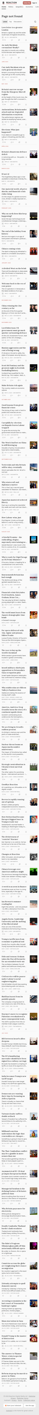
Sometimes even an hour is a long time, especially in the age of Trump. (14, 890)
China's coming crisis (11, 249)
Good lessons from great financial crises (12, 406)
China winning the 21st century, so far (12, 307)
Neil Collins (14, 1006)
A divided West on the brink (14, 268)
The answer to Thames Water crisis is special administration (12, 1356)
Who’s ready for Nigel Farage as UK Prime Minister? (14, 558)
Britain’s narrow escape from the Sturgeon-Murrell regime (13, 92)
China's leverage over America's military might (13, 870)
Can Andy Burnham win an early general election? (13, 68)
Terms (20, 1400)
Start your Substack (14, 1405)
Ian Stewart (14, 911)
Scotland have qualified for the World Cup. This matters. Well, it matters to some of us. (13, 374)
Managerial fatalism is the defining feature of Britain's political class (14, 1191)
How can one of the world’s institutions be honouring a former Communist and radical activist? (14, 928)
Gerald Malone (15, 642)
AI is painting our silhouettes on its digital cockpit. (14, 788)
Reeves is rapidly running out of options (13, 800)
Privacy (14, 1400)
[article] (19, 33)
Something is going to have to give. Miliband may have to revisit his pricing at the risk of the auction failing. (14, 1140)
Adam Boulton (15, 846)
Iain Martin (13, 37)
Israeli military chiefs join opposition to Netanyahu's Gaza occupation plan (13, 670)
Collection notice (29, 1400)
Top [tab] (10, 22)
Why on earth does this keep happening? (14, 215)
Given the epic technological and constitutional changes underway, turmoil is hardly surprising (14, 220)
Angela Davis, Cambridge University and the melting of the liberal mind (14, 921)
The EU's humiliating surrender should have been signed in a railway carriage (14, 1058)
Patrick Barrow (15, 736)
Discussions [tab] (18, 22)
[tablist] (12, 22)
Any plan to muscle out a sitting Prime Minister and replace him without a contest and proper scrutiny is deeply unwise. (13, 51)
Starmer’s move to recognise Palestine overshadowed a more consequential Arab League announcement (14, 1016)
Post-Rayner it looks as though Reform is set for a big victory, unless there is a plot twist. (13, 521)
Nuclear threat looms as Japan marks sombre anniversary (12, 747)
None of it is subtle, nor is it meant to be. (14, 1342)
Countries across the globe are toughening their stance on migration (14, 1265)
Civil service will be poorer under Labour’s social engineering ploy (13, 979)
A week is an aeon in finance (14, 886)
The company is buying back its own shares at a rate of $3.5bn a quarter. (13, 1003)
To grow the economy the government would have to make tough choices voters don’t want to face (14, 431)
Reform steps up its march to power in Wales (14, 1374)
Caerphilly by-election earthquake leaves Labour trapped (13, 425)
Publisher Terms (22, 1398)
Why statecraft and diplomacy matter (10, 483)
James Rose (14, 660)
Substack (9, 1411)
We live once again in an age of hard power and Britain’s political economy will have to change (13, 237)
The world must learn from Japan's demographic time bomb (13, 615)
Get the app (30, 1405)
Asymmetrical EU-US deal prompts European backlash (14, 1172)
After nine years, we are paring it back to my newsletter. (13, 858)
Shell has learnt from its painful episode (12, 997)
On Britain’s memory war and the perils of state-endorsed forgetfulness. (14, 733)
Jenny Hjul (16, 989)
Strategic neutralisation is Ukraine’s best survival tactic (13, 766)
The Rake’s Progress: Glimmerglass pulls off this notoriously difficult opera (13, 1246)
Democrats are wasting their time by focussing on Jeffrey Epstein (13, 1096)
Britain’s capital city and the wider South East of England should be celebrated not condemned (14, 34)
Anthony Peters (15, 809)
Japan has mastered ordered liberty (14, 501)
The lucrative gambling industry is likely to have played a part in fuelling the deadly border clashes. (14, 1160)
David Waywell (15, 791)
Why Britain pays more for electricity (13, 1209)
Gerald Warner (18, 776)
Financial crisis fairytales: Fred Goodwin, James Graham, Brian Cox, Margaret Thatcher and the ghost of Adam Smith (14, 595)
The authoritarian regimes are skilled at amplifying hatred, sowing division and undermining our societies (14, 118)
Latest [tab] (5, 22)
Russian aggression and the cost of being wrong (14, 349)
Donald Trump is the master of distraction (14, 1337)
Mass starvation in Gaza (12, 1321)
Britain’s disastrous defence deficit (14, 153)
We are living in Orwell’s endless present (12, 728)
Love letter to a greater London (12, 28)
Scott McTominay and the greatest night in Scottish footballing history (13, 368)
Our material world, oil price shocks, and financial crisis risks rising (14, 191)
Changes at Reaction (11, 854)
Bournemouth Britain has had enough (13, 576)
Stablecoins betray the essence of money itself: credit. (13, 694)
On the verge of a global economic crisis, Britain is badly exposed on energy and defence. (14, 198)
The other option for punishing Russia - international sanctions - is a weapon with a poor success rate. (14, 773)
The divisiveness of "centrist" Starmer (10, 838)
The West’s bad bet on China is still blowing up (14, 444)
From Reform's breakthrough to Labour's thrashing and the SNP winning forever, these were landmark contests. (13, 136)
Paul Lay (16, 492)
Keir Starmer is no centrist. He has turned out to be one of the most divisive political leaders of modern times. (14, 843)
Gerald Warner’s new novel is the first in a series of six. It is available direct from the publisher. (14, 546)
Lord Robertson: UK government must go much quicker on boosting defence (14, 330)
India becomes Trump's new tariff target (14, 1077)
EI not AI (5, 174)
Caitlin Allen (14, 622)
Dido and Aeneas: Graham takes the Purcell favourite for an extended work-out (13, 959)
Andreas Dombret (17, 699)
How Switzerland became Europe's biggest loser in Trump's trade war (13, 819)
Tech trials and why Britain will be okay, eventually (14, 466)
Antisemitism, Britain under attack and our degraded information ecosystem (14, 112)
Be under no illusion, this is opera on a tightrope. (14, 1252)
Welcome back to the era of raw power (14, 284)
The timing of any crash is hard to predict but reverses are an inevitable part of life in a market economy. (14, 411)
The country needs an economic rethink (13, 389)
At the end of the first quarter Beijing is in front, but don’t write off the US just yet (13, 312)
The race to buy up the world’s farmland (11, 651)
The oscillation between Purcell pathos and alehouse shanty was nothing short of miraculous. (13, 965)
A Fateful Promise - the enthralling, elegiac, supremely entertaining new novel (14, 539)
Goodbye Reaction (10, 784)
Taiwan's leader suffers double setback (12, 1115)
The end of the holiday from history (14, 232)
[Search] (35, 22)
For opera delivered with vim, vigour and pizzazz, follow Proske (13, 632)
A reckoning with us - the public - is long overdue (14, 158)
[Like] (3, 645)
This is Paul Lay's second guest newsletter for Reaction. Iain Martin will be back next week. (14, 488)
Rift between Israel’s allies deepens (13, 1040)
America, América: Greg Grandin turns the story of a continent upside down (14, 709)
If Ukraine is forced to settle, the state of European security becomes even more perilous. (14, 354)
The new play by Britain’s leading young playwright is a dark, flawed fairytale (14, 601)
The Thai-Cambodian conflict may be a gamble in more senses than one (14, 1153)
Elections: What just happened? (10, 131)
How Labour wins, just (11, 517)
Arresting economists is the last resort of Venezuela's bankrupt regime (14, 1303)
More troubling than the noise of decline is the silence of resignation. (14, 1197)
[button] (3, 7)
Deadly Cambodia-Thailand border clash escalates (13, 1227)
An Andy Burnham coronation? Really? (10, 46)
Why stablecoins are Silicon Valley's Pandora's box (14, 689)
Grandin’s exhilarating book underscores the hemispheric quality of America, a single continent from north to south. (13, 716)
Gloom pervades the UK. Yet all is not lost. (13, 471)
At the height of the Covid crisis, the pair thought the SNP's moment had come (14, 98)
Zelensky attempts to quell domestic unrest (13, 1284)
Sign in (34, 3)
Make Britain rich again (12, 385)
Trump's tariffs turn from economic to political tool (13, 940)
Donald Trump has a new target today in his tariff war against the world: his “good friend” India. (13, 1082)
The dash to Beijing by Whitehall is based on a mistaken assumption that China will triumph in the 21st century (14, 252)
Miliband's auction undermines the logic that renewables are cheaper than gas (13, 1133)
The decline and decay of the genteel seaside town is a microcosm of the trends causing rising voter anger (13, 581)
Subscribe (27, 3)
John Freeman (14, 719)
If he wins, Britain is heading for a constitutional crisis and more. (14, 563)
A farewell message (9, 620)
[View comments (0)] (12, 40)
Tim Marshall (17, 1026)
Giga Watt (14, 1143)
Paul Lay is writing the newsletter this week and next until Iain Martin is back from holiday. (14, 506)
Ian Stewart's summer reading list (11, 902)
